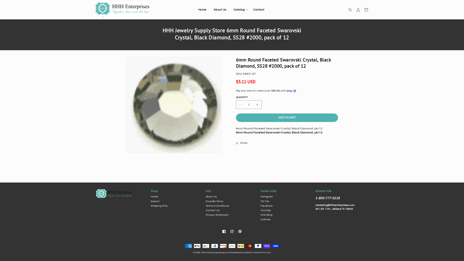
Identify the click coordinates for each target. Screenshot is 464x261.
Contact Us (213, 210)
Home (154, 196)
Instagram (266, 196)
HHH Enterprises (209, 253)
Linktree (265, 219)
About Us (211, 196)
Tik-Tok (264, 201)
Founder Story (214, 201)
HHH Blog (266, 215)
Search (155, 201)
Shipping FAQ (159, 206)
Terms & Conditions (217, 206)
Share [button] (244, 143)
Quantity (242, 97)
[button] (240, 10)
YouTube (265, 210)
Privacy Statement (217, 215)
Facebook (266, 206)
